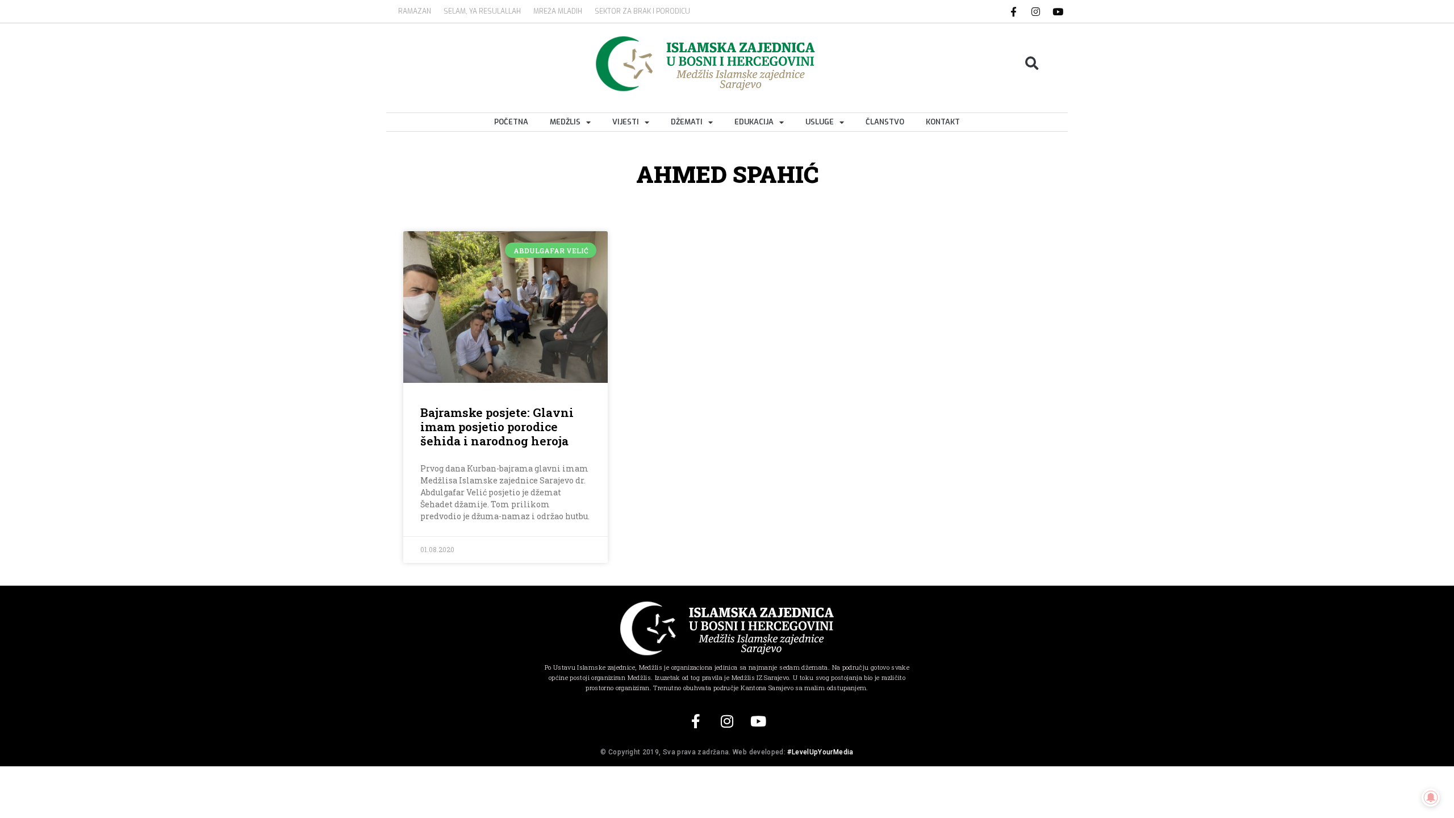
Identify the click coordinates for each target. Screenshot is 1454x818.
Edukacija (754, 122)
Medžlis (565, 122)
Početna (511, 122)
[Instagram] (1036, 11)
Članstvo (885, 122)
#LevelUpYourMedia (820, 752)
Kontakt (943, 122)
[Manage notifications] (1431, 797)
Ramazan (414, 11)
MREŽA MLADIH (557, 11)
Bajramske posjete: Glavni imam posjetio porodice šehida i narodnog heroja (497, 426)
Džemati (687, 122)
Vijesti (625, 122)
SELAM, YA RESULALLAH (482, 11)
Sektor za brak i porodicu (642, 11)
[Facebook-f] (1013, 11)
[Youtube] (1058, 11)
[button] (1032, 64)
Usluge (819, 122)
